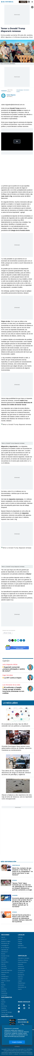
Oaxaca (20, 939)
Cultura (3, 974)
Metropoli (4, 958)
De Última (4, 1006)
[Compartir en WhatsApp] (15, 640)
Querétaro (21, 945)
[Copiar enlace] (21, 640)
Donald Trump (5, 955)
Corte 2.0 (3, 939)
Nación (3, 937)
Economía (4, 968)
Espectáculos (5, 972)
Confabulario (4, 976)
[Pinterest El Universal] (29, 1008)
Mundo (3, 953)
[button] (23, 2)
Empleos (20, 964)
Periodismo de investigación (5, 944)
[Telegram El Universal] (19, 1005)
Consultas (4, 995)
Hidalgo (20, 943)
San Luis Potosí (22, 947)
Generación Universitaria (21, 969)
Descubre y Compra (23, 958)
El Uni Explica (5, 947)
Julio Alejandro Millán (9, 664)
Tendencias (4, 978)
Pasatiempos (21, 983)
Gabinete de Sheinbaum (4, 950)
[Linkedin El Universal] (19, 1011)
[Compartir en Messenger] (18, 640)
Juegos (20, 981)
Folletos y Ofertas (23, 960)
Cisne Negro (4, 1014)
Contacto (17, 1046)
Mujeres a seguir (5, 941)
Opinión (5, 660)
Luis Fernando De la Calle (11, 685)
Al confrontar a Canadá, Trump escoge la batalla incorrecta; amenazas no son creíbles (13, 690)
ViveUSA (20, 978)
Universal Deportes (6, 970)
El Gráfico (21, 972)
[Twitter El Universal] (29, 1005)
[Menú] (32, 2)
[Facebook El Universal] (24, 1005)
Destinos (3, 991)
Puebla (20, 941)
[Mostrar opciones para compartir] (32, 7)
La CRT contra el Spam (12, 678)
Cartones (3, 966)
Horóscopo (21, 985)
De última (4, 989)
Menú (2, 987)
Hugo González (7, 675)
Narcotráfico (4, 962)
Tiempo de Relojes (6, 1012)
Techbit (3, 984)
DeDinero (20, 976)
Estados (3, 960)
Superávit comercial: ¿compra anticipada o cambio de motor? (13, 669)
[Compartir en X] (12, 640)
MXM (2, 982)
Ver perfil (10, 96)
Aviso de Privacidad (19, 1036)
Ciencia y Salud (5, 980)
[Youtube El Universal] (19, 1008)
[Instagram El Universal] (24, 1008)
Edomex (20, 937)
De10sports (21, 974)
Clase (2, 999)
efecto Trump (7, 632)
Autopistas (4, 993)
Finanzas (4, 90)
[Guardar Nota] (24, 640)
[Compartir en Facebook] (9, 640)
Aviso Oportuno (22, 962)
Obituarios (21, 966)
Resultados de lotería (22, 988)
